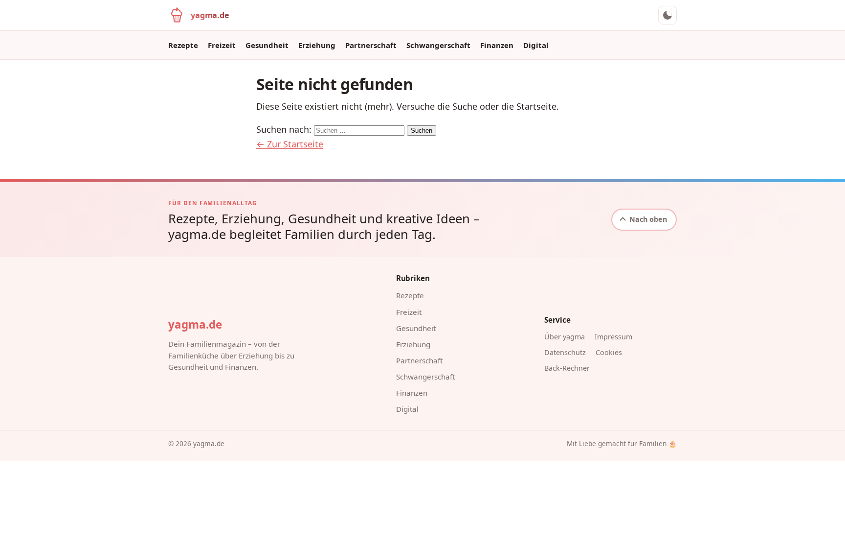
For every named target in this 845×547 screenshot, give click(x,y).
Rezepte (183, 45)
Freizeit (222, 45)
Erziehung (316, 45)
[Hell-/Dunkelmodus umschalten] (667, 15)
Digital (536, 45)
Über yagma (564, 336)
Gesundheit (267, 45)
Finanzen (496, 45)
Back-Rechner (567, 368)
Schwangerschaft (438, 45)
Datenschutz (565, 352)
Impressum (613, 336)
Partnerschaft (371, 45)
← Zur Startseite (289, 144)
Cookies (609, 352)
